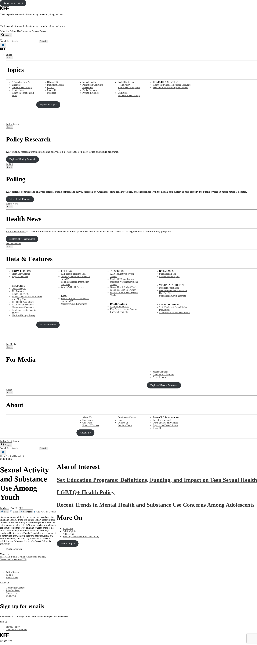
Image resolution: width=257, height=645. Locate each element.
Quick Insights (19, 288)
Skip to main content (13, 3)
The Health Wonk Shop (23, 302)
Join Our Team (125, 425)
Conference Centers (29, 31)
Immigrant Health (55, 84)
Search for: (5, 41)
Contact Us (123, 422)
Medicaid (51, 90)
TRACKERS (117, 271)
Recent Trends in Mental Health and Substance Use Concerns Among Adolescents (155, 505)
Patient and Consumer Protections (92, 86)
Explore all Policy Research (22, 159)
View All (157, 428)
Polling (9, 164)
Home (3, 456)
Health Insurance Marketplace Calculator (172, 84)
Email (15, 511)
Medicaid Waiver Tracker (122, 279)
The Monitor (18, 291)
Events (121, 420)
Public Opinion (89, 90)
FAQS (64, 296)
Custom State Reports (169, 276)
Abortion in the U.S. (119, 306)
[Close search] (3, 45)
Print (6, 512)
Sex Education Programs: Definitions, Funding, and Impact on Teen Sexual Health (157, 480)
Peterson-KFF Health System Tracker (170, 87)
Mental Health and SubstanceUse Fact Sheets (173, 291)
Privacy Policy (13, 626)
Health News (12, 203)
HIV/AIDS (52, 82)
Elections (16, 84)
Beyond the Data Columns (165, 425)
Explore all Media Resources (163, 385)
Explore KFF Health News (22, 239)
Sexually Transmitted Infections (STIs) (23, 558)
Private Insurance (90, 93)
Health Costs (18, 90)
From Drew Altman (21, 273)
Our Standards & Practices (165, 422)
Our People (87, 420)
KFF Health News (16, 231)
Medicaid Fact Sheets (169, 288)
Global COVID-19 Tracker (123, 290)
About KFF (85, 432)
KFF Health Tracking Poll (73, 273)
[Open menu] (1, 39)
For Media (11, 344)
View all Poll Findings (19, 199)
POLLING (66, 271)
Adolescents (32, 556)
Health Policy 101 (20, 294)
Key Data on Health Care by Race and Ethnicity (123, 310)
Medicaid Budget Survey (23, 315)
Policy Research (13, 124)
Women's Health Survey (72, 287)
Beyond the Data (20, 276)
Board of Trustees (90, 425)
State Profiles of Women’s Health (174, 312)
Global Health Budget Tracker (124, 287)
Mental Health (89, 82)
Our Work (87, 422)
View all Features (48, 324)
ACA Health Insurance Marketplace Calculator (23, 306)
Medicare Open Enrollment (74, 304)
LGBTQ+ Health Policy (86, 492)
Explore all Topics (48, 104)
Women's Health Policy (129, 95)
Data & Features (13, 243)
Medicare (51, 93)
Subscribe (4, 31)
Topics (9, 54)
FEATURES (18, 286)
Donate (43, 31)
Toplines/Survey (14, 549)
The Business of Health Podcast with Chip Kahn (27, 298)
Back (9, 57)
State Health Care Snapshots (172, 296)
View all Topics (67, 543)
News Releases (160, 377)
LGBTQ (51, 87)
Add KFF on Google (45, 511)
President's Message (162, 420)
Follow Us (15, 31)
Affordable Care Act (21, 82)
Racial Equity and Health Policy (126, 83)
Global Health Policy (22, 87)
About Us (87, 417)
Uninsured (122, 93)
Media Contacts (160, 371)
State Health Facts (167, 273)
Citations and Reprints (163, 374)
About (9, 389)
